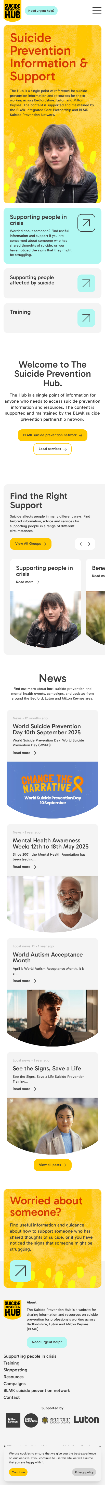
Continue (18, 1472)
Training (11, 1363)
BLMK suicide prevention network (37, 1390)
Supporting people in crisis (30, 1356)
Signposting (15, 1370)
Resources (14, 1377)
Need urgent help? (41, 10)
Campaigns (15, 1383)
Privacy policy (84, 1472)
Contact (12, 1397)
